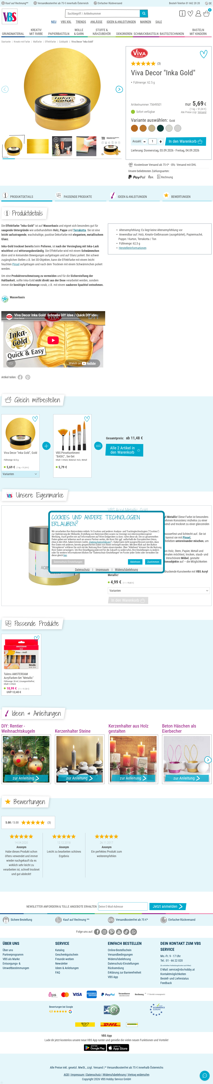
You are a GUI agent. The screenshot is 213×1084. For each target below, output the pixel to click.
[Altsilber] (151, 128)
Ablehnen (135, 561)
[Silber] (177, 128)
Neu (53, 22)
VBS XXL (66, 22)
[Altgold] (143, 128)
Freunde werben (64, 959)
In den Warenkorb (183, 141)
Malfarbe (37, 41)
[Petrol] (160, 128)
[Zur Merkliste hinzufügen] (204, 54)
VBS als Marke (11, 959)
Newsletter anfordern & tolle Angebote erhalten (61, 906)
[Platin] (169, 128)
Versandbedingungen (120, 954)
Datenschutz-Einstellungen (123, 963)
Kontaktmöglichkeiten (173, 974)
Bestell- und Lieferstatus (174, 978)
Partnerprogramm (13, 954)
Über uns (8, 950)
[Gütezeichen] (112, 1009)
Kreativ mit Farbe (22, 41)
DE (210, 3)
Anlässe (96, 22)
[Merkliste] (190, 13)
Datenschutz (82, 569)
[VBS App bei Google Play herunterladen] (95, 1047)
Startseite (6, 41)
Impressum (102, 569)
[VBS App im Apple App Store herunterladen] (118, 1047)
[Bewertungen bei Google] (61, 1009)
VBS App (113, 977)
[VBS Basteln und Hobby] (9, 16)
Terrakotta (79, 230)
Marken (145, 22)
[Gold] (134, 128)
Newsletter (61, 963)
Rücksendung (116, 968)
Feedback (166, 983)
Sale (158, 22)
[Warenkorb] (206, 13)
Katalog (59, 950)
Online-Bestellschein (119, 950)
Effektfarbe (50, 41)
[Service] (182, 13)
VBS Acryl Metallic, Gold (128, 509)
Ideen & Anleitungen (121, 22)
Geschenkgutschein (66, 954)
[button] (5, 89)
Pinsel (15, 264)
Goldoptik (63, 41)
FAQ (57, 972)
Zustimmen (153, 561)
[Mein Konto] (198, 13)
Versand (202, 112)
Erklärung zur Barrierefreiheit (124, 972)
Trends (81, 22)
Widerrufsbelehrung (119, 959)
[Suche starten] (144, 13)
